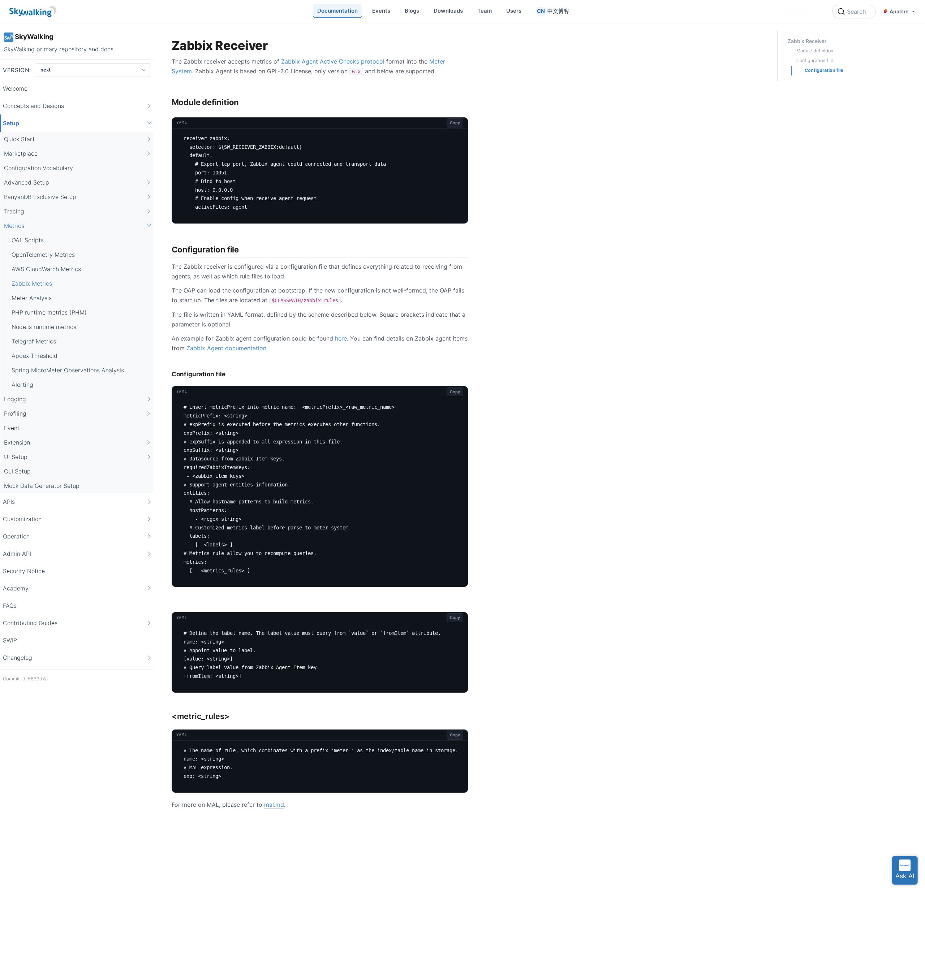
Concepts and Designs (33, 105)
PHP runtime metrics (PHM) (49, 312)
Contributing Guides (30, 622)
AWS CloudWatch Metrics (46, 268)
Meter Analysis (32, 297)
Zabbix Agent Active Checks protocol (332, 61)
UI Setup (15, 456)
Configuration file (814, 60)
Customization (22, 518)
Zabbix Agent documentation (226, 348)
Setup (11, 122)
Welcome (15, 88)
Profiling (15, 413)
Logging (15, 398)
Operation (16, 536)
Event (12, 427)
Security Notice (24, 570)
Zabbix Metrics (32, 283)
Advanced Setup (26, 182)
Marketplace (21, 153)
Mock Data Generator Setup (41, 485)
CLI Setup (17, 471)
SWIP (10, 640)
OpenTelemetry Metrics (43, 254)
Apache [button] (899, 11)
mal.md (274, 804)
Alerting (22, 384)
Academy (16, 588)
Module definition (814, 50)
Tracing (14, 211)
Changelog (17, 657)
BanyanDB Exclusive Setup (40, 196)
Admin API (17, 553)
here (341, 338)
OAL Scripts (28, 239)
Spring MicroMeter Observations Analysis (68, 369)
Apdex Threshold (34, 355)
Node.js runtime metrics (44, 326)
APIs (9, 501)
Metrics (14, 225)
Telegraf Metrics (34, 341)
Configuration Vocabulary (38, 167)
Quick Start (19, 138)
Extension (17, 442)
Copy (455, 122)
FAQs (10, 605)
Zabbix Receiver (807, 41)
